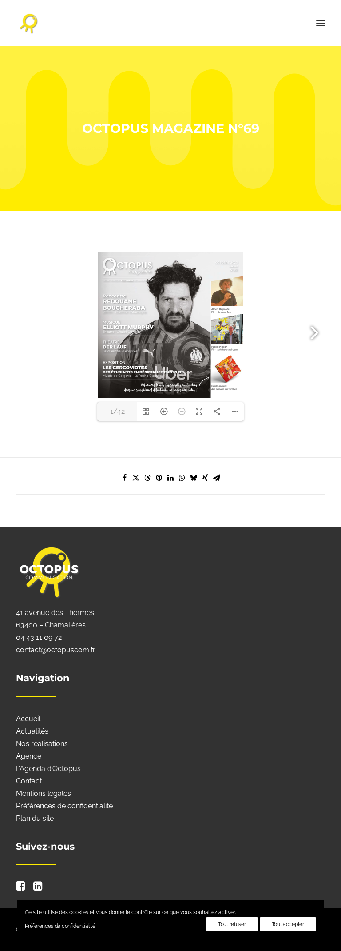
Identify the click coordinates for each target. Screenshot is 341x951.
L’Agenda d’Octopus (48, 768)
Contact (29, 781)
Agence (28, 756)
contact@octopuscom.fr (55, 650)
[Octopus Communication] (170, 23)
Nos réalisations (42, 743)
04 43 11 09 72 (39, 637)
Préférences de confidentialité (64, 806)
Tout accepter (288, 924)
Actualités (32, 731)
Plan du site (35, 818)
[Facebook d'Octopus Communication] (20, 888)
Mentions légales (43, 793)
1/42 (117, 411)
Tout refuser (232, 924)
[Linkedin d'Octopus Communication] (38, 888)
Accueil (28, 719)
